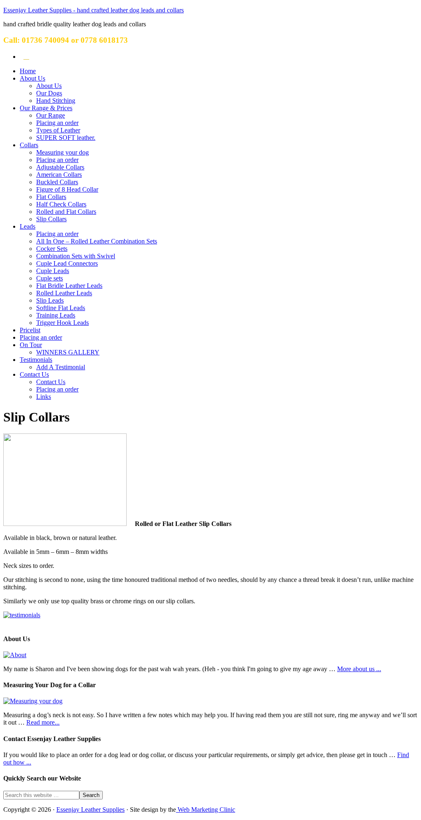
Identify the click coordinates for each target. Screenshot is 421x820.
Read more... (43, 722)
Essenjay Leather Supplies (90, 809)
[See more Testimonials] (21, 615)
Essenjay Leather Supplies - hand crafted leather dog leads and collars (93, 10)
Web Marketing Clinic (205, 809)
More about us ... (359, 668)
